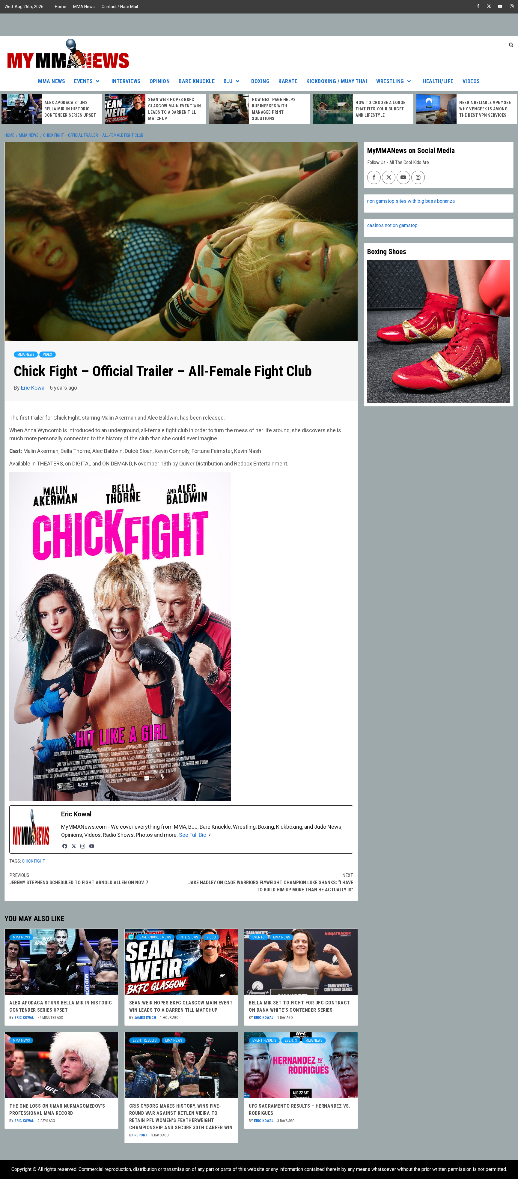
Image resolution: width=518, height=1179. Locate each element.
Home (60, 6)
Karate (287, 81)
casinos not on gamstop (392, 225)
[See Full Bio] (209, 835)
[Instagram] (82, 846)
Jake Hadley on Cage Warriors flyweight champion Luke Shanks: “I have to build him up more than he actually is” (270, 882)
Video (47, 354)
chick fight (33, 861)
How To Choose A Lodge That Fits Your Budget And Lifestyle (381, 109)
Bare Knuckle (197, 81)
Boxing (260, 81)
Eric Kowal (34, 388)
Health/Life (438, 81)
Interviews (126, 81)
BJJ (228, 81)
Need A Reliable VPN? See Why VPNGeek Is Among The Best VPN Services (485, 109)
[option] (51, 109)
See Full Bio (192, 835)
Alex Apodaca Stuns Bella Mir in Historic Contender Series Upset (70, 109)
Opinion (160, 81)
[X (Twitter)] (73, 846)
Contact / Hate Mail (120, 6)
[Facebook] (64, 846)
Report (141, 1135)
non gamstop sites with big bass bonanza (411, 201)
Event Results (144, 1040)
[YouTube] (91, 846)
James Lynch (145, 1018)
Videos (471, 81)
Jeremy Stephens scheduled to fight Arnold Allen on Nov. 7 (78, 878)
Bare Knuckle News (155, 937)
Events (83, 81)
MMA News (84, 6)
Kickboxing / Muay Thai (336, 81)
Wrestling (390, 81)
